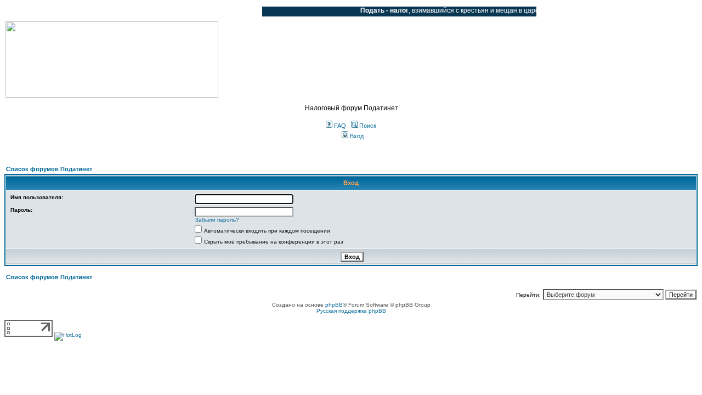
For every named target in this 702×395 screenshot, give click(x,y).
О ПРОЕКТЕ (74, 11)
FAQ (339, 125)
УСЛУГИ (117, 11)
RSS (246, 11)
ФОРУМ (30, 11)
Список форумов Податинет (49, 169)
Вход (356, 136)
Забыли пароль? (217, 220)
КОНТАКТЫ (208, 11)
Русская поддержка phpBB (351, 311)
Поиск (367, 125)
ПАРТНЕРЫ (160, 11)
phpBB (334, 305)
